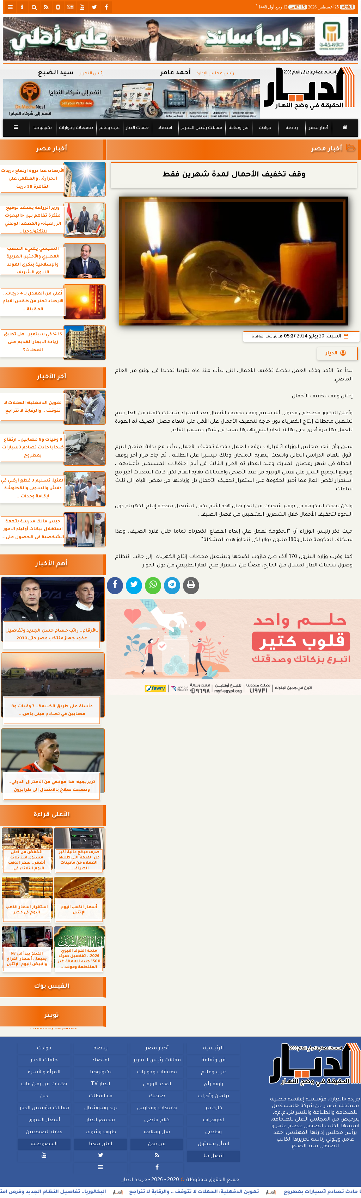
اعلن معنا (100, 1144)
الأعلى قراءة (51, 815)
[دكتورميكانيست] (131, 99)
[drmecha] (180, 137)
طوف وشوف (100, 1132)
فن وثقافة (239, 128)
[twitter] (94, 7)
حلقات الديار (137, 128)
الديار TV (100, 1084)
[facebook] (106, 7)
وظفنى (213, 1132)
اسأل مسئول (213, 1144)
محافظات (100, 1096)
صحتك (157, 1096)
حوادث (265, 128)
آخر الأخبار (51, 377)
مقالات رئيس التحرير (201, 128)
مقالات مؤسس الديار (44, 1108)
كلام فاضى (157, 1120)
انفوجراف (213, 1120)
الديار (331, 353)
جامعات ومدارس (157, 1108)
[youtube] (82, 7)
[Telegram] (172, 585)
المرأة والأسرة (44, 1072)
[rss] (46, 7)
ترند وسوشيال (100, 1108)
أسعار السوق (44, 1120)
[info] (22, 7)
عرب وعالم (109, 128)
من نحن (157, 1144)
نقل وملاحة (157, 1132)
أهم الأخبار (51, 564)
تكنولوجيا (42, 128)
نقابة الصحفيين (44, 1132)
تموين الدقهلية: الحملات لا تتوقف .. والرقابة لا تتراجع (230, 1192)
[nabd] (58, 7)
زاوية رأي (213, 1084)
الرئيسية (213, 1048)
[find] (34, 7)
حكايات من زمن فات (44, 1084)
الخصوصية (44, 1144)
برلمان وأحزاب (213, 1096)
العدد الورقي (157, 1084)
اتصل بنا (213, 1156)
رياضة (292, 128)
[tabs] (10, 7)
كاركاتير (213, 1108)
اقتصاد (165, 128)
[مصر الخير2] (233, 647)
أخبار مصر (318, 128)
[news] (70, 7)
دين (44, 1096)
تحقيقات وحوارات (76, 128)
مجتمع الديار (100, 1120)
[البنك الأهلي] (180, 39)
